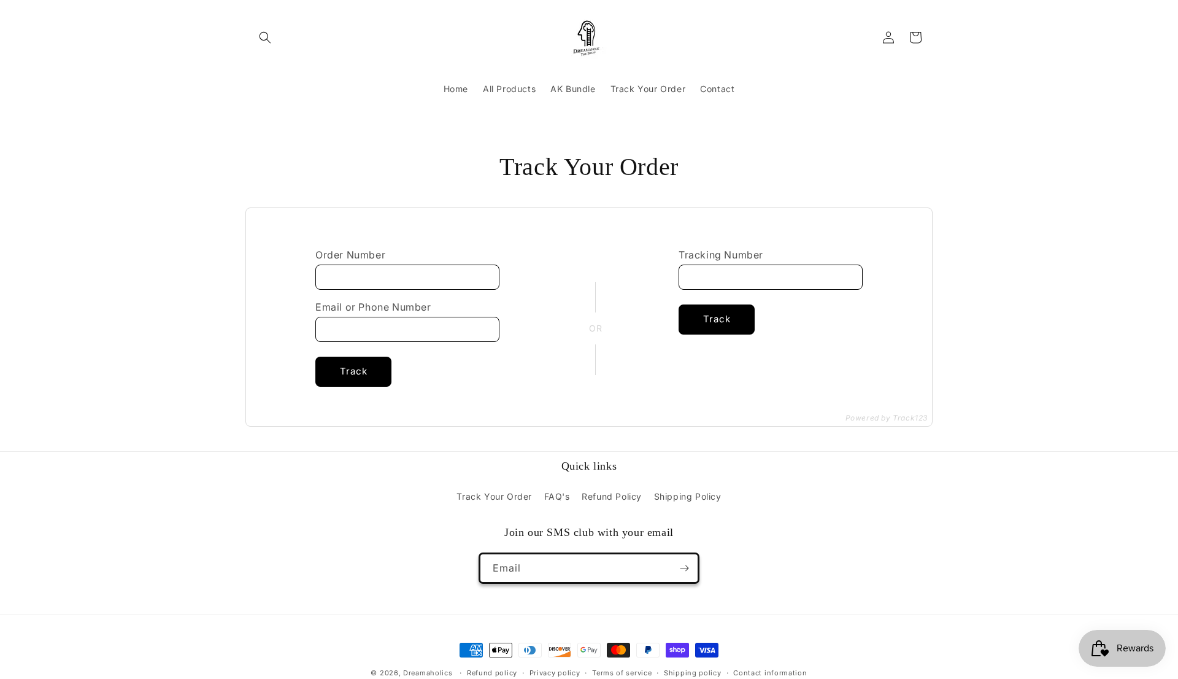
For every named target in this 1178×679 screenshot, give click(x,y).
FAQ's (557, 496)
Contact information (770, 673)
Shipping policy (693, 673)
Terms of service (622, 673)
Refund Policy (612, 496)
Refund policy (492, 673)
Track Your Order (494, 496)
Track (354, 371)
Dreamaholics (427, 673)
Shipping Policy (688, 496)
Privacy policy (554, 673)
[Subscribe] (684, 568)
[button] (265, 37)
